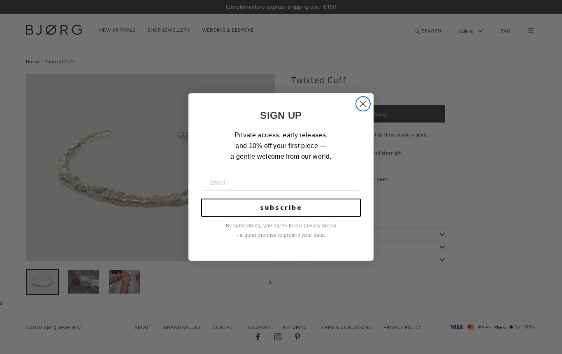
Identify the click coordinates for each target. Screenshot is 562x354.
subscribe (281, 207)
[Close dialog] (363, 104)
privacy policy (320, 226)
